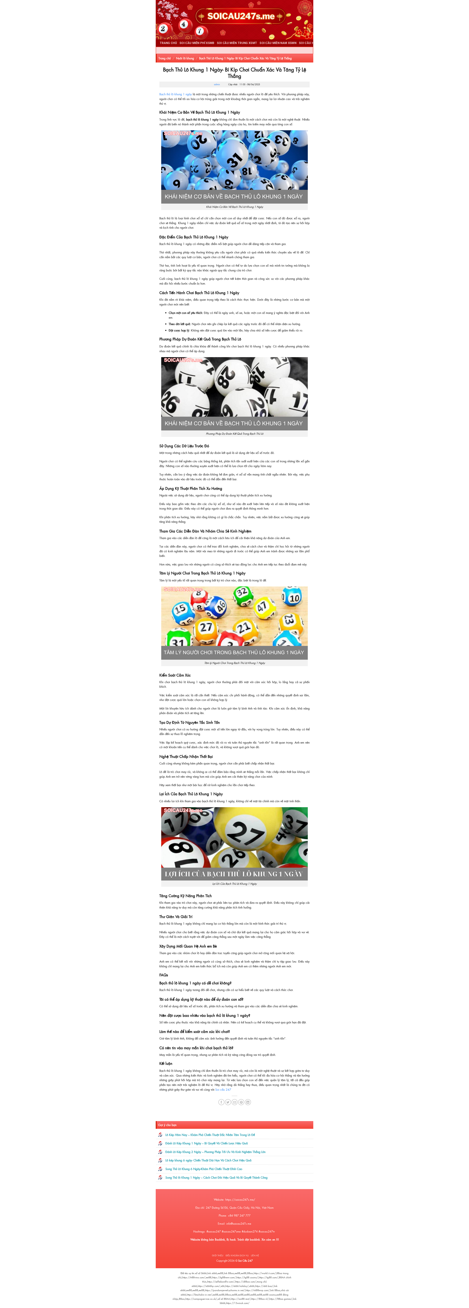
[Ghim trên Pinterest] (241, 1102)
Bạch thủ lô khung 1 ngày (175, 94)
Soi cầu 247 (223, 1089)
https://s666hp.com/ (209, 1286)
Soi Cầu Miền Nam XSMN (278, 43)
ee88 (220, 1273)
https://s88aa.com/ (245, 1281)
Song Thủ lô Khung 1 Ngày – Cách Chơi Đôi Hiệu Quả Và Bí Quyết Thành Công (216, 1177)
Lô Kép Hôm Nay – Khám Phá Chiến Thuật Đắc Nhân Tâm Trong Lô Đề (210, 1134)
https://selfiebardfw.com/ (220, 1281)
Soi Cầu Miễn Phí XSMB (197, 43)
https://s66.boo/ (264, 1286)
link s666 (212, 1273)
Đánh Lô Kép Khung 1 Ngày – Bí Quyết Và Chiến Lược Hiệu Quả (206, 1143)
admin (217, 84)
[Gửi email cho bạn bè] (235, 1102)
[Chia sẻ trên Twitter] (228, 1102)
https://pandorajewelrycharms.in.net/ (225, 1290)
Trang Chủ (168, 43)
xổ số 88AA (224, 1298)
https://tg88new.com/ (224, 1277)
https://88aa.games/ (280, 1298)
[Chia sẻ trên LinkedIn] (248, 1102)
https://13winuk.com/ (237, 1303)
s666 (251, 1286)
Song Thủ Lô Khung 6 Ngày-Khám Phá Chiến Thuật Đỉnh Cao (203, 1169)
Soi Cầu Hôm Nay (312, 43)
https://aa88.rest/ (240, 1298)
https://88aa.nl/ (260, 1298)
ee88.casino (269, 1294)
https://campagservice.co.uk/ (201, 1298)
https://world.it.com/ (265, 1273)
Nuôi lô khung (185, 58)
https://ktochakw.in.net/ (199, 1294)
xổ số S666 (201, 1273)
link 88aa (229, 1273)
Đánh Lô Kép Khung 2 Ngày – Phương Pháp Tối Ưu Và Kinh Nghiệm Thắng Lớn (215, 1151)
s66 (223, 1286)
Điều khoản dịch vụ (237, 1255)
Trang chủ (164, 58)
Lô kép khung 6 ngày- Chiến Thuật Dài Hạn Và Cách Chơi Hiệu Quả (208, 1160)
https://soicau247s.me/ (240, 1199)
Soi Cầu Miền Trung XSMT (237, 43)
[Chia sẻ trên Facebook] (221, 1102)
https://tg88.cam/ (268, 1277)
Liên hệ (255, 1255)
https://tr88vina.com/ (193, 1277)
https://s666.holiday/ (236, 1286)
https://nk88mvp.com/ (257, 1290)
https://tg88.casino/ (247, 1277)
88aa (250, 1273)
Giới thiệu (218, 1255)
